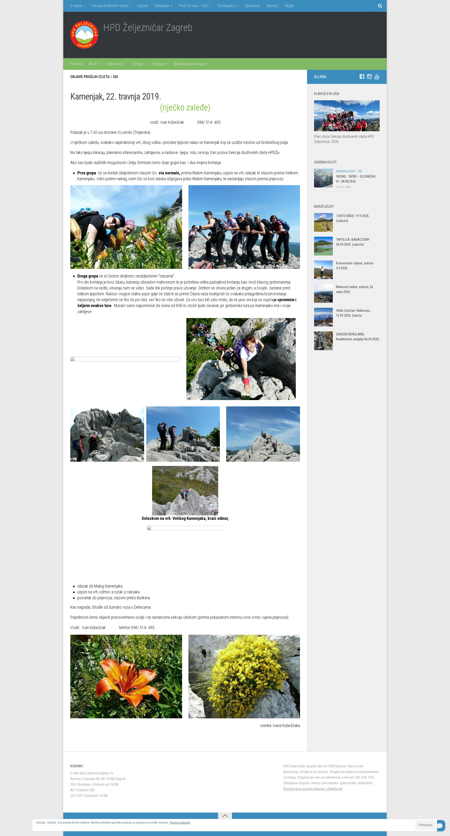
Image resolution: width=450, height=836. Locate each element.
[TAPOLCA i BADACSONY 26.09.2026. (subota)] (323, 246)
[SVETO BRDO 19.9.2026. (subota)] (323, 222)
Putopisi (158, 64)
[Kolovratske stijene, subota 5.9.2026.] (323, 269)
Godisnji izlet (346, 171)
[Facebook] (362, 76)
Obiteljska (162, 6)
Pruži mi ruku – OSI (193, 6)
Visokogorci (226, 6)
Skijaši (289, 6)
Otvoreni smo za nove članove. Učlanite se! (312, 789)
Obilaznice (114, 64)
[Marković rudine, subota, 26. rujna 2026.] (323, 293)
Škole (93, 64)
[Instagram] (369, 76)
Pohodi (137, 64)
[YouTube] (377, 76)
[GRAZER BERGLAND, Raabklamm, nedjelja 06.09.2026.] (323, 340)
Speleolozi (252, 6)
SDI (115, 77)
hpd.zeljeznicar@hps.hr (96, 773)
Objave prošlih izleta (90, 77)
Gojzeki (143, 6)
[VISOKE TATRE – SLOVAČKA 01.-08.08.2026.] (323, 178)
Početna (76, 64)
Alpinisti (272, 6)
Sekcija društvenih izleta (109, 6)
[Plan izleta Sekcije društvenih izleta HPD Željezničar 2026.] (347, 115)
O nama (76, 6)
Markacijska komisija (189, 64)
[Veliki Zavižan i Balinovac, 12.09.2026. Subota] (323, 317)
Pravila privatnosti (180, 822)
